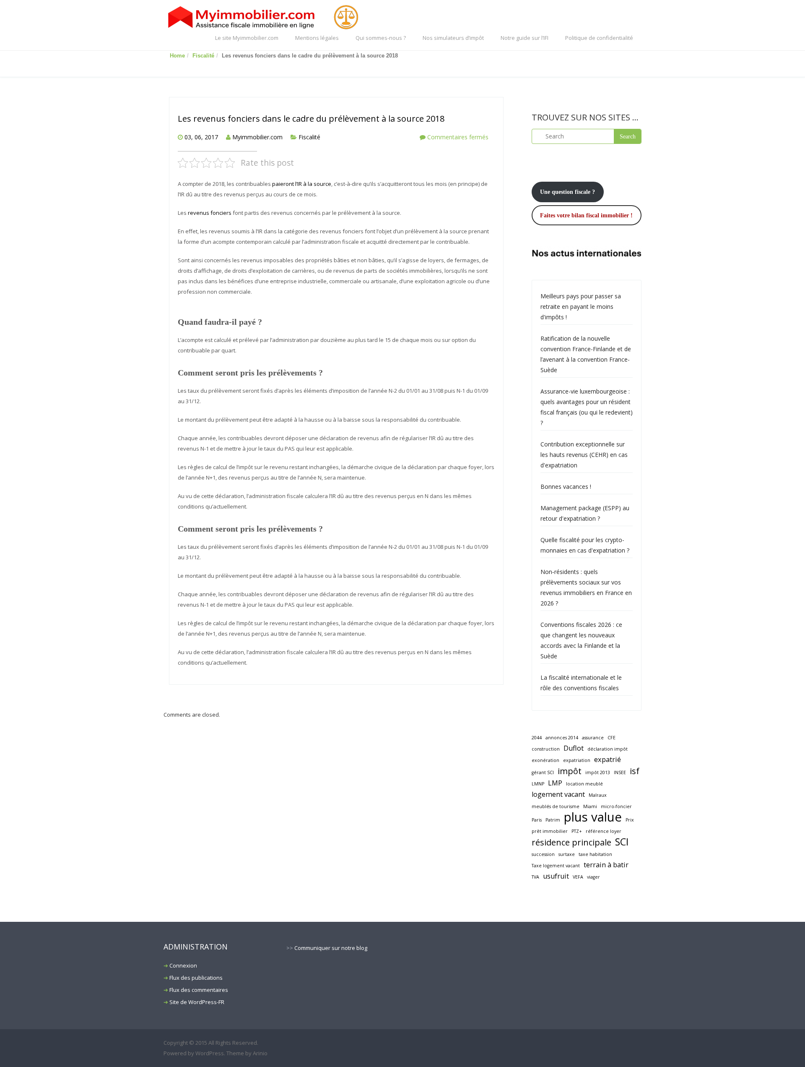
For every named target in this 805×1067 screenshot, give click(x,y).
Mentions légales (317, 38)
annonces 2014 (561, 738)
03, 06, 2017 (201, 137)
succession (543, 854)
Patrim (552, 820)
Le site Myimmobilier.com (246, 38)
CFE (611, 738)
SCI (621, 842)
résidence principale (571, 842)
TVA (535, 877)
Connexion (183, 965)
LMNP (538, 784)
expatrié (607, 759)
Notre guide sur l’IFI (524, 38)
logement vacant (558, 794)
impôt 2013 (597, 772)
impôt (570, 771)
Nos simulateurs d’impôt (453, 38)
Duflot (574, 748)
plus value (593, 817)
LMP (555, 783)
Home (177, 55)
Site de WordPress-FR (196, 1002)
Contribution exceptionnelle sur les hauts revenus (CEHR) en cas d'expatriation (584, 454)
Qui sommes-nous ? (381, 38)
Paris (537, 820)
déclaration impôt (607, 749)
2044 (537, 738)
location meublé (584, 784)
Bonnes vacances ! (565, 486)
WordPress (209, 1053)
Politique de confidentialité (599, 38)
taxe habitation (595, 854)
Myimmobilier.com (257, 137)
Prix (630, 820)
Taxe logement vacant (556, 866)
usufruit (556, 876)
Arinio (260, 1053)
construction (546, 749)
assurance (593, 738)
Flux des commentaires (198, 990)
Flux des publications (196, 977)
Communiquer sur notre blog (330, 948)
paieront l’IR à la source (301, 184)
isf (634, 771)
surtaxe (566, 854)
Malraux (598, 795)
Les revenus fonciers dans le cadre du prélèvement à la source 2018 (311, 118)
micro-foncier (616, 806)
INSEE (620, 772)
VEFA (578, 877)
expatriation (576, 760)
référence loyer (603, 831)
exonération (545, 760)
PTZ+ (576, 831)
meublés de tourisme (555, 806)
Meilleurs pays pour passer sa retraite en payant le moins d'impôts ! (580, 306)
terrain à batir (606, 864)
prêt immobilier (550, 831)
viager (593, 877)
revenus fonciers (209, 213)
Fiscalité (203, 55)
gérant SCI (543, 772)
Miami (590, 806)
